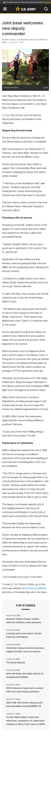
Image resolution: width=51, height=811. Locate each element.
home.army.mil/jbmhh (35, 588)
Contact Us (24, 795)
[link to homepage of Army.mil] (26, 8)
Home (11, 795)
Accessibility (29, 799)
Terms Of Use (11, 799)
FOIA (44, 799)
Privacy (39, 795)
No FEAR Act (12, 803)
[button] (1, 6)
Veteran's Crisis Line (34, 803)
